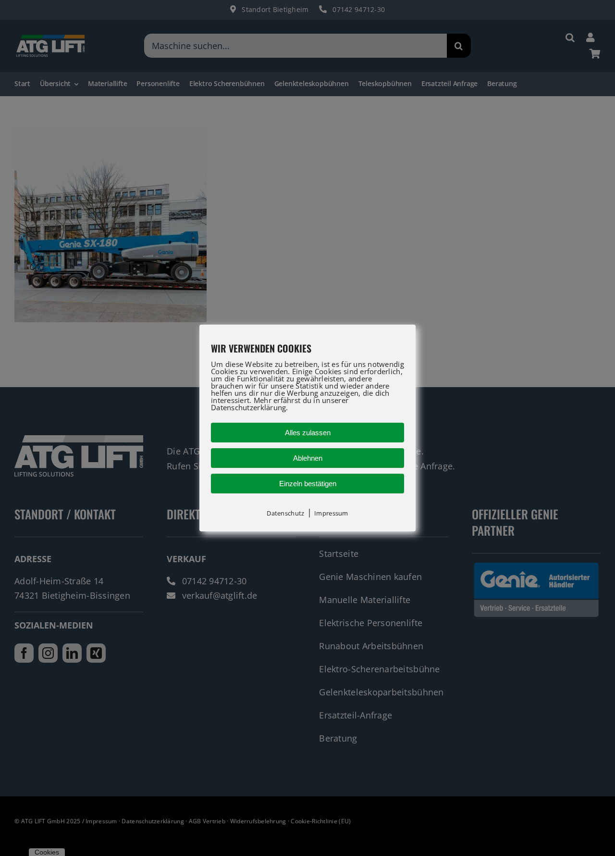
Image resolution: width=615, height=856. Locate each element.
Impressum (331, 513)
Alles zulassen (308, 432)
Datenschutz (285, 513)
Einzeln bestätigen (307, 483)
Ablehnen (307, 458)
